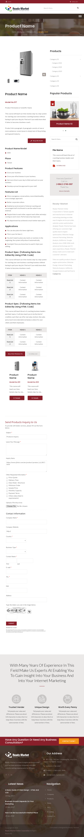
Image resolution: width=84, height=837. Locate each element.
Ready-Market (73, 828)
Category (21, 32)
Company (50, 794)
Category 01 (31, 32)
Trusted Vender (16, 707)
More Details (64, 191)
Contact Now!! (68, 741)
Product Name (13, 376)
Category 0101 (42, 32)
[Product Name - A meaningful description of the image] (44, 74)
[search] (77, 8)
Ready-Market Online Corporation (17, 831)
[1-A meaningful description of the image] (16, 81)
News (49, 803)
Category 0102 (57, 67)
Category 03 (54, 81)
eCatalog (50, 812)
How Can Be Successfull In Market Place (21, 813)
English (75, 2)
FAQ (48, 807)
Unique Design (42, 707)
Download (60, 166)
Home (14, 32)
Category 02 (54, 76)
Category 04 (54, 86)
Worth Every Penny (67, 707)
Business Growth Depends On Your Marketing (19, 802)
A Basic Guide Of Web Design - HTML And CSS (22, 791)
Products (50, 799)
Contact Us (57, 274)
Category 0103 (57, 71)
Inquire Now (38, 141)
